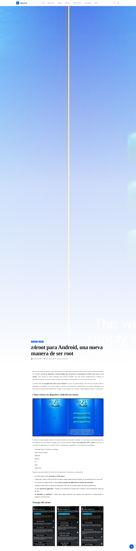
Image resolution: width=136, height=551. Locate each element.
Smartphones (88, 3)
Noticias (67, 3)
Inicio (43, 3)
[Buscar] (114, 3)
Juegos (59, 3)
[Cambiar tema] (118, 3)
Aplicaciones (50, 3)
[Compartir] (131, 546)
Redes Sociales (77, 3)
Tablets (96, 3)
